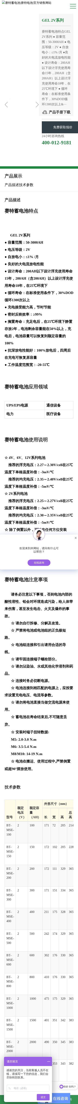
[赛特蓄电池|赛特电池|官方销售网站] (26, 2)
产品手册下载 (59, 112)
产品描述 (12, 185)
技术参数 (26, 185)
